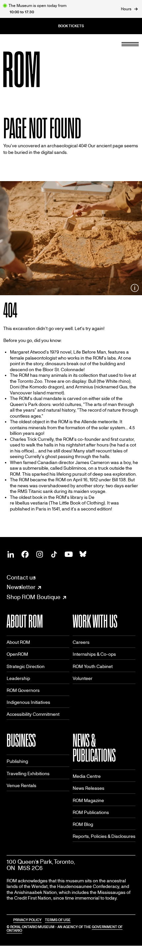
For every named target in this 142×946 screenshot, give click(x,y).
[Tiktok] (54, 554)
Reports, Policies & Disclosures (104, 836)
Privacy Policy (27, 920)
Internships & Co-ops (94, 654)
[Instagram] (40, 554)
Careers (81, 642)
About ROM (18, 642)
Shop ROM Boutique (33, 597)
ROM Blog (83, 824)
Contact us (21, 577)
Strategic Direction (26, 666)
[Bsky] (83, 554)
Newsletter (21, 587)
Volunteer (82, 678)
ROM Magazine (88, 800)
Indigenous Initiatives (28, 702)
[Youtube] (69, 554)
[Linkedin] (11, 554)
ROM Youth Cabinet (93, 666)
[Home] (36, 69)
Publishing (17, 761)
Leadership (18, 678)
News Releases (88, 788)
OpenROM (17, 654)
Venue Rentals (21, 785)
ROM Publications (91, 812)
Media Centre (87, 776)
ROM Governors (23, 690)
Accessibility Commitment (33, 714)
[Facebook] (25, 554)
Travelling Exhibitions (28, 774)
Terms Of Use (58, 920)
